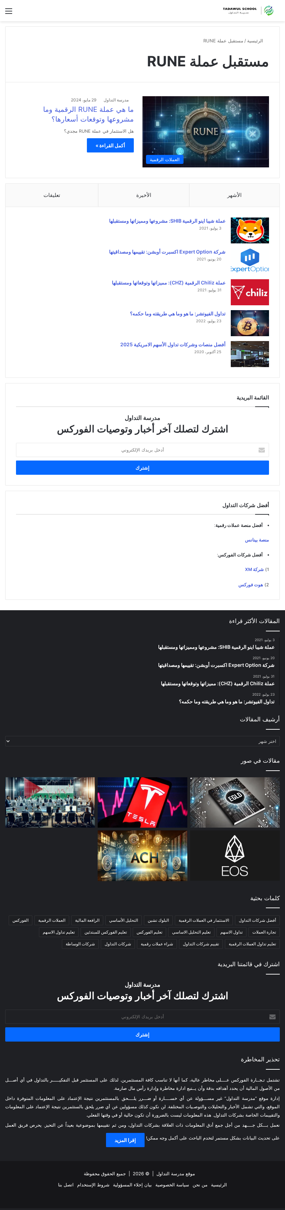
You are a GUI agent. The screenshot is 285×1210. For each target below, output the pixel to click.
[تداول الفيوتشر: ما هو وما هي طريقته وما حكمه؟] (250, 323)
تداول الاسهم (231, 932)
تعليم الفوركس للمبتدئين (105, 932)
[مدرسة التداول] (247, 10)
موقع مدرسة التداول (175, 1173)
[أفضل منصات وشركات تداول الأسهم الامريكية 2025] (250, 354)
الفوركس (20, 920)
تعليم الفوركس (149, 932)
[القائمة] (8, 13)
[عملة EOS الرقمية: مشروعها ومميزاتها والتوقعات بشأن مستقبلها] (235, 855)
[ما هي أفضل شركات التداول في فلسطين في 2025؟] (50, 802)
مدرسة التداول (116, 99)
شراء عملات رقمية (157, 943)
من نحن (200, 1184)
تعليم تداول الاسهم (59, 932)
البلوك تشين (158, 920)
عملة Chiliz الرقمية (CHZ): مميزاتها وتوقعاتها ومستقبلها (169, 282)
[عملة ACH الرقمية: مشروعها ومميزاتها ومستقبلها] (142, 855)
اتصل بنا (66, 1184)
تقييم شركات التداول (201, 943)
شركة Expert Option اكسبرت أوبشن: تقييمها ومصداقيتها (167, 252)
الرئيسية (255, 40)
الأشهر (234, 195)
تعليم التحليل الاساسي (191, 932)
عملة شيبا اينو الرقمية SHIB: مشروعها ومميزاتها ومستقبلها (167, 221)
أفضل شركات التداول (257, 920)
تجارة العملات (264, 932)
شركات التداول (118, 943)
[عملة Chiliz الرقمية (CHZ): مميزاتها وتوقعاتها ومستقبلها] (250, 292)
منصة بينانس (257, 539)
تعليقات (51, 195)
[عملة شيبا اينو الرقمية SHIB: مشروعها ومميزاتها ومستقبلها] (250, 230)
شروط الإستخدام (93, 1184)
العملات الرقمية (51, 920)
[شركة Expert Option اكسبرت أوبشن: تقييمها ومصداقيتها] (250, 261)
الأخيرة (143, 195)
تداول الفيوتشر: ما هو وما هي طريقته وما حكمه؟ (178, 313)
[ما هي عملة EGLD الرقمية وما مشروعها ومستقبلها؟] (235, 802)
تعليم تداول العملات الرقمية (252, 943)
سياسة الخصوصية (172, 1184)
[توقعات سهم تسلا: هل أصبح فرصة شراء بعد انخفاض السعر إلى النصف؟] (142, 802)
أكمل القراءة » (110, 145)
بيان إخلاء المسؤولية (132, 1184)
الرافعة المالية (87, 920)
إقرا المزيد (125, 1140)
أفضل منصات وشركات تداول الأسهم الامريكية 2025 (173, 344)
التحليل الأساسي (123, 920)
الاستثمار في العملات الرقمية (204, 920)
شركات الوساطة (80, 943)
